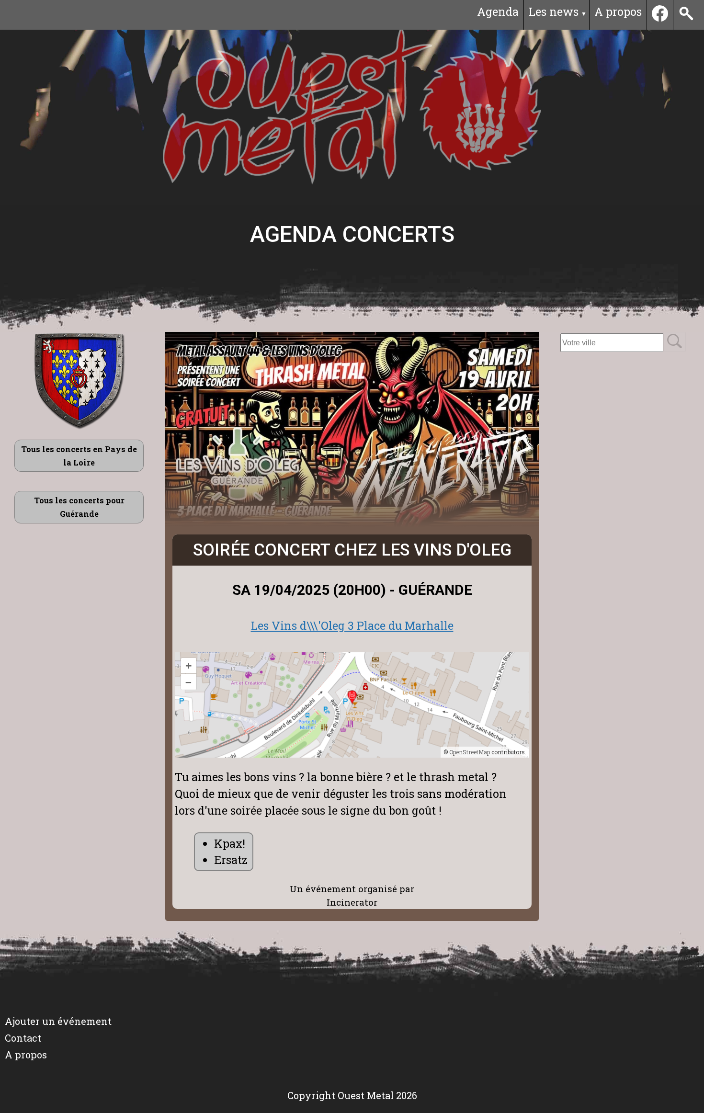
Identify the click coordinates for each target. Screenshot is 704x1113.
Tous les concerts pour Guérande (79, 507)
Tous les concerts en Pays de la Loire (79, 455)
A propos (618, 11)
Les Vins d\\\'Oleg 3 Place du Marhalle (352, 625)
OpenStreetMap (469, 752)
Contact (23, 1038)
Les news (554, 11)
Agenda (498, 11)
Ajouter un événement (58, 1021)
